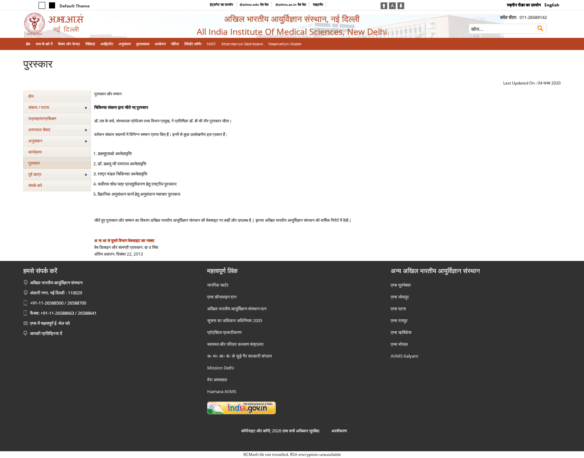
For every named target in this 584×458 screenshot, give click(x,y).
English (551, 5)
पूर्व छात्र (34, 174)
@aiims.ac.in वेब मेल (290, 4)
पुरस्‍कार (34, 163)
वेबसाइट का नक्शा (141, 240)
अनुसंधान (35, 141)
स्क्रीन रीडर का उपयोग (524, 5)
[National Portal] (241, 408)
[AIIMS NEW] (85, 24)
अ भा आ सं (102, 240)
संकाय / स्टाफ (38, 107)
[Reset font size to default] (392, 5)
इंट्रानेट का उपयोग (222, 4)
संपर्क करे (35, 185)
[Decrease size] (400, 5)
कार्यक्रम (35, 152)
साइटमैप (318, 4)
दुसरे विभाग (119, 240)
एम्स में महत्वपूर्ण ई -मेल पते (50, 323)
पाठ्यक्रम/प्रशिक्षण (42, 118)
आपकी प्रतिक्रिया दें (46, 333)
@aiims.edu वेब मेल (254, 4)
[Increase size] (384, 5)
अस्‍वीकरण (339, 431)
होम (30, 96)
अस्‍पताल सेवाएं (39, 129)
